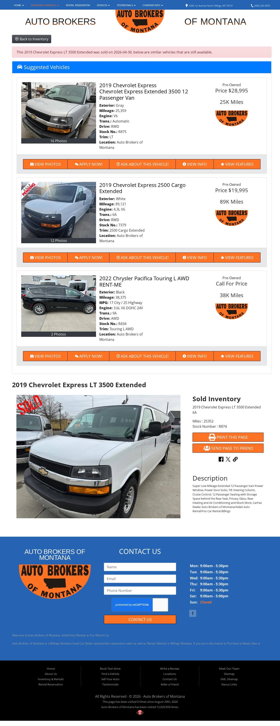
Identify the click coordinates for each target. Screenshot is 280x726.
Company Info (152, 5)
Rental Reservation (78, 5)
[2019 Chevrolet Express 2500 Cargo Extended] (58, 210)
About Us (51, 674)
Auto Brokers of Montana (164, 696)
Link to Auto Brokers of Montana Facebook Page (192, 613)
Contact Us (140, 619)
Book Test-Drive (110, 669)
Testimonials (125, 5)
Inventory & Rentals (44, 5)
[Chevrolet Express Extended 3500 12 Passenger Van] (58, 110)
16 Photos (58, 140)
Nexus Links (229, 684)
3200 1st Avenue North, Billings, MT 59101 (210, 5)
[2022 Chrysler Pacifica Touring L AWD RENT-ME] (58, 303)
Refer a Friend (170, 684)
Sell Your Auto (110, 679)
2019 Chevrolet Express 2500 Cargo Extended (142, 188)
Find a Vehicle (110, 674)
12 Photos (58, 240)
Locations (169, 674)
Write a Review (169, 669)
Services (102, 5)
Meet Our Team (229, 669)
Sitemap (229, 674)
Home (18, 5)
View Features (239, 164)
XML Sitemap (229, 679)
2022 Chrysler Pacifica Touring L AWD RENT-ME (144, 281)
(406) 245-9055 (262, 5)
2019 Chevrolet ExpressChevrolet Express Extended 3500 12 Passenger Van (143, 91)
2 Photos (58, 334)
